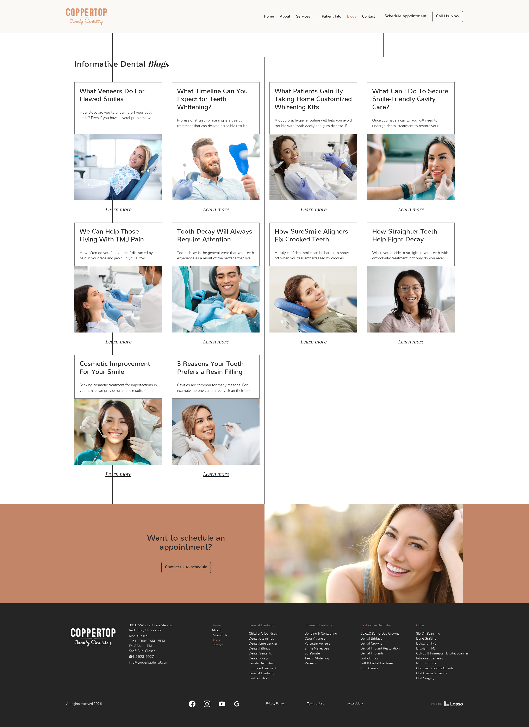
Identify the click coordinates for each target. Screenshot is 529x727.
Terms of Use (315, 703)
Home (269, 16)
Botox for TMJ (426, 643)
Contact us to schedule (186, 567)
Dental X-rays (259, 658)
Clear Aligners (315, 638)
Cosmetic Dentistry (318, 625)
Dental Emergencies (263, 643)
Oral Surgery (425, 678)
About (285, 16)
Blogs (351, 16)
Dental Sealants (260, 653)
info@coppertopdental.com (148, 662)
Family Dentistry (261, 663)
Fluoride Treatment (262, 668)
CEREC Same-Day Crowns (379, 633)
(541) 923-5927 (141, 656)
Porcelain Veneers (317, 643)
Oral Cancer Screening (432, 673)
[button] (306, 16)
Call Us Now (447, 16)
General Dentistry (261, 625)
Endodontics (369, 658)
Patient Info (331, 16)
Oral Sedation (259, 678)
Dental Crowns (371, 643)
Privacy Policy (275, 703)
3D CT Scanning (428, 633)
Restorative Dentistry (375, 625)
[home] (86, 16)
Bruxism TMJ (425, 648)
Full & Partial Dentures (376, 663)
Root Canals (369, 668)
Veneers (310, 663)
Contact (368, 16)
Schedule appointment (405, 16)
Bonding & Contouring (321, 633)
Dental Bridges (371, 638)
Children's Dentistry (263, 633)
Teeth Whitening (317, 658)
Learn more (118, 209)
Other (420, 625)
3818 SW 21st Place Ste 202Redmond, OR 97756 (151, 628)
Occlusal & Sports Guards (435, 668)
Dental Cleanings (261, 638)
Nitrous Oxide (426, 663)
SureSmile (312, 653)
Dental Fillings (259, 648)
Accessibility (355, 703)
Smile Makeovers (317, 648)
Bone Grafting (426, 638)
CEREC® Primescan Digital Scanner (442, 653)
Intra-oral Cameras (429, 658)
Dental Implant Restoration (380, 648)
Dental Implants (372, 653)
